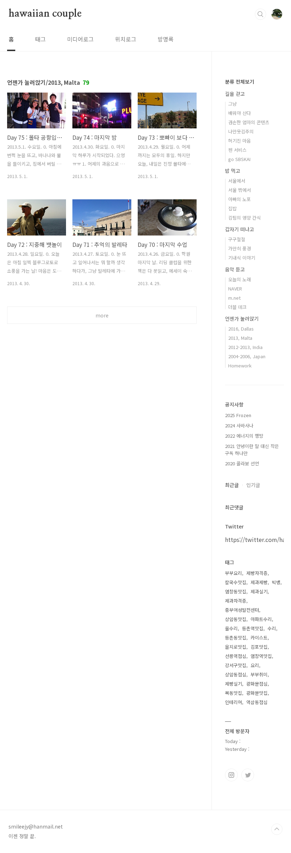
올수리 (231, 628)
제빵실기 (233, 683)
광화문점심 (257, 683)
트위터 (247, 775)
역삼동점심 (257, 702)
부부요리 (233, 573)
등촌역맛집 (252, 628)
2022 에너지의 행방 (244, 435)
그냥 (232, 103)
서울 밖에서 (239, 190)
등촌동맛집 (235, 637)
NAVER (235, 288)
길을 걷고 (235, 93)
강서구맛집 (235, 665)
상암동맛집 (235, 619)
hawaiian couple (45, 14)
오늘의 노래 (239, 279)
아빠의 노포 (239, 199)
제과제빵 (259, 582)
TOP (276, 829)
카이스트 (259, 637)
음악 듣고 (235, 269)
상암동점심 (235, 674)
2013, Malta (240, 337)
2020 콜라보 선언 (242, 463)
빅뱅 (276, 582)
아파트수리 (261, 619)
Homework (240, 365)
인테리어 (233, 702)
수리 (272, 628)
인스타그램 (231, 775)
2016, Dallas (241, 328)
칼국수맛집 (235, 582)
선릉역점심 (235, 656)
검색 (260, 14)
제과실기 (259, 591)
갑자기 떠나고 (239, 229)
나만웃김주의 (241, 131)
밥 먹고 (232, 170)
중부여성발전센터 (242, 609)
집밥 (232, 208)
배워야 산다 (239, 113)
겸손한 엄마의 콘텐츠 (248, 122)
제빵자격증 (257, 573)
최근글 (232, 484)
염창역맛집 (261, 656)
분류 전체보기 (239, 81)
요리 (255, 665)
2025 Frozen (238, 415)
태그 (40, 39)
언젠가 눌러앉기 (242, 318)
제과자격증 (235, 600)
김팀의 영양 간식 (244, 217)
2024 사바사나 (239, 425)
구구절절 (236, 239)
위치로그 (125, 39)
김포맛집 (259, 646)
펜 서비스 (237, 149)
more (102, 315)
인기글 (253, 484)
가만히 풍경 (239, 248)
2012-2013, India (245, 347)
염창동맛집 (235, 591)
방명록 (166, 39)
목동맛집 (233, 692)
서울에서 (236, 180)
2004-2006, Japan (246, 356)
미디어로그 (80, 39)
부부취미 (259, 674)
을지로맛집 (235, 646)
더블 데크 (237, 307)
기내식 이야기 (241, 257)
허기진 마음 (239, 140)
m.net (234, 297)
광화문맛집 (257, 692)
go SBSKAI (239, 159)
